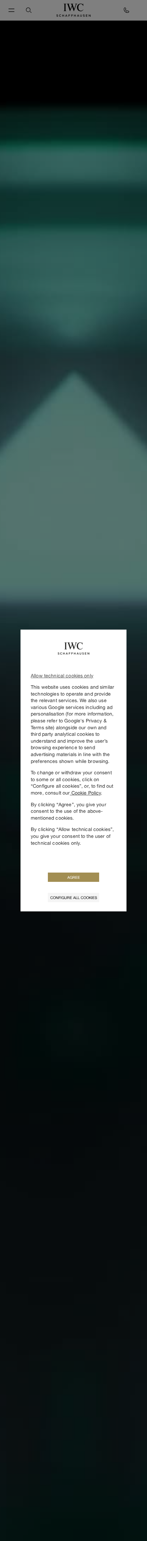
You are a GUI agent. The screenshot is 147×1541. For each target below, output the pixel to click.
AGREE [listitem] (73, 877)
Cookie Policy (85, 793)
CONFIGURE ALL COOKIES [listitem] (73, 897)
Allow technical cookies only (62, 675)
